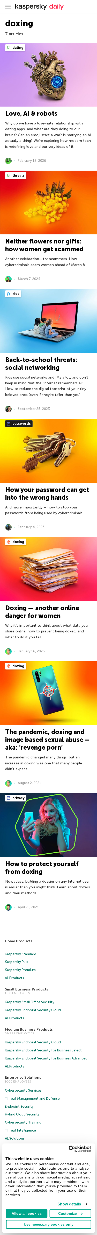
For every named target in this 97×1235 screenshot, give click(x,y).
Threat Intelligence (20, 1130)
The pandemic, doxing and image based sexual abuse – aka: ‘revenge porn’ (47, 739)
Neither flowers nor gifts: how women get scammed (44, 245)
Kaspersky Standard (20, 954)
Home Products (18, 941)
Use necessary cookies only (48, 1224)
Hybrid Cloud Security (22, 1114)
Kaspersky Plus (16, 962)
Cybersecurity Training (23, 1122)
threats (18, 175)
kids (15, 294)
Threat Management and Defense (32, 1098)
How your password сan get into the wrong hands (47, 493)
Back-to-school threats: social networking (41, 363)
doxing (18, 542)
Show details (69, 1204)
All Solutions (15, 1138)
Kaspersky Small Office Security (29, 1002)
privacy (18, 798)
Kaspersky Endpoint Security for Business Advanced (46, 1058)
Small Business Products (26, 989)
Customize (67, 1213)
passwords (21, 423)
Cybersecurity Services (23, 1090)
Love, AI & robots (31, 113)
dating (18, 48)
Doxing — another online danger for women (42, 611)
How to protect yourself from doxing (42, 867)
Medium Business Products (29, 1029)
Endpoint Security (19, 1106)
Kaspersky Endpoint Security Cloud (33, 1010)
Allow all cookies (27, 1213)
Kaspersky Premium (20, 970)
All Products (14, 978)
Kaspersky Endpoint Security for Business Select (43, 1050)
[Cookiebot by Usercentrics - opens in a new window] (69, 1149)
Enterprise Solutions (23, 1077)
